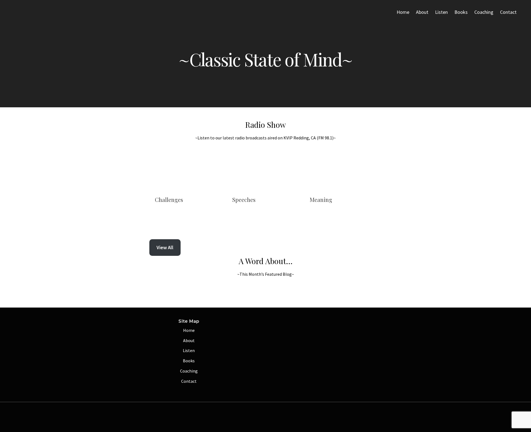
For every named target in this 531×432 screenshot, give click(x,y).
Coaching (483, 12)
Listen (441, 12)
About (422, 12)
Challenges (169, 199)
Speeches (244, 199)
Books (461, 12)
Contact (508, 12)
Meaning (321, 199)
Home (403, 12)
